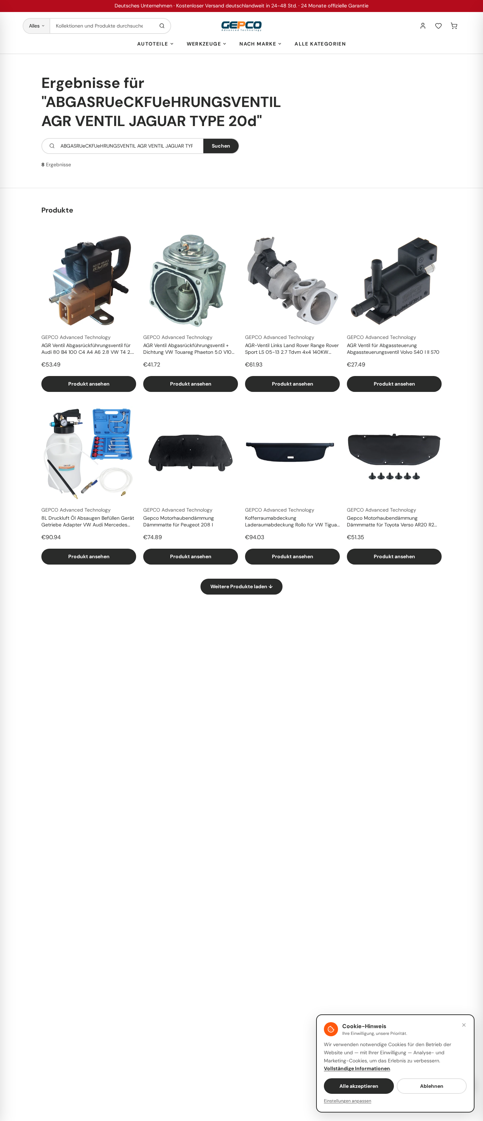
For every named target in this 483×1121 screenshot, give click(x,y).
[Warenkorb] (454, 25)
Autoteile (152, 44)
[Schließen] (464, 1025)
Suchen (221, 146)
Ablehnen (431, 1086)
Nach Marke (257, 44)
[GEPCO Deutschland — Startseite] (241, 26)
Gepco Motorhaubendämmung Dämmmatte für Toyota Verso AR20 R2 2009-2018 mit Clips (390, 522)
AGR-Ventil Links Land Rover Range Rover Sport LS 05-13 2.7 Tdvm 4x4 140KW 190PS (292, 349)
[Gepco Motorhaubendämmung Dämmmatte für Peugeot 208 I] (190, 453)
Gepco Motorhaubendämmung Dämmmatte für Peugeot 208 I (178, 521)
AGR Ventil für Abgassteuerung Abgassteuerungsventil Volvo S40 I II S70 (393, 348)
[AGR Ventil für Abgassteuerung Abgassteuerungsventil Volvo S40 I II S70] (394, 280)
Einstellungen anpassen (347, 1101)
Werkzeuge (204, 44)
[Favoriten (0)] (438, 25)
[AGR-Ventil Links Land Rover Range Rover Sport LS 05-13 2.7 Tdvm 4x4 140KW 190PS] (292, 280)
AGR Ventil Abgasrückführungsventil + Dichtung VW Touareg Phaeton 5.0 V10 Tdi (187, 349)
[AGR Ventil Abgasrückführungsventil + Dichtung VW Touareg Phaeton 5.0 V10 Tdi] (190, 280)
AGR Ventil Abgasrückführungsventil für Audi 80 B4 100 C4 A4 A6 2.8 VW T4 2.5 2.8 (87, 349)
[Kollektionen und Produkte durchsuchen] (161, 26)
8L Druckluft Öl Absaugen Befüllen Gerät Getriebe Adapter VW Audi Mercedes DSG (87, 522)
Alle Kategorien (320, 44)
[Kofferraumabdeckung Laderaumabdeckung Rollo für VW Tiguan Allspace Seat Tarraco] (292, 453)
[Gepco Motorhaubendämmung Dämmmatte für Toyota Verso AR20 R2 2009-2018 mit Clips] (394, 453)
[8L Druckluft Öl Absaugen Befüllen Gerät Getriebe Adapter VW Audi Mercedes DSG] (88, 453)
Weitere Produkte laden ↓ (241, 586)
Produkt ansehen (89, 384)
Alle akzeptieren (358, 1086)
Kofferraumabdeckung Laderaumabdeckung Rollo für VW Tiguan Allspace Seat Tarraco (292, 522)
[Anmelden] (423, 25)
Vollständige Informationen (357, 1068)
